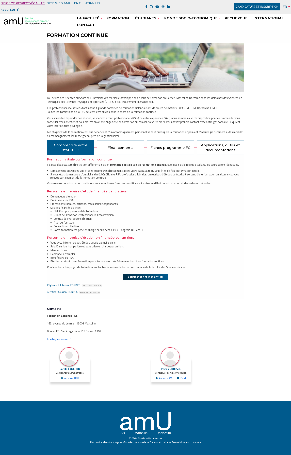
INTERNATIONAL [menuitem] (268, 18)
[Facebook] (146, 6)
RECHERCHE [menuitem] (236, 18)
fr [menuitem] (285, 7)
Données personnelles (136, 442)
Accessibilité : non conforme (186, 442)
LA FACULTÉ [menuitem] (88, 18)
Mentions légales (113, 442)
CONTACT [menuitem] (86, 25)
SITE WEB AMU (59, 3)
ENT (77, 3)
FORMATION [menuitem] (117, 18)
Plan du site (96, 442)
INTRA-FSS (91, 3)
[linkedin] (168, 6)
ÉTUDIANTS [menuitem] (145, 18)
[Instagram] (151, 6)
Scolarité (10, 10)
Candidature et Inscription (257, 6)
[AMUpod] (163, 6)
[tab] (70, 147)
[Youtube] (157, 6)
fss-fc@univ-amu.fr (59, 339)
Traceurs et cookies (160, 442)
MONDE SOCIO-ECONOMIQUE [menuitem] (190, 18)
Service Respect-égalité (23, 3)
